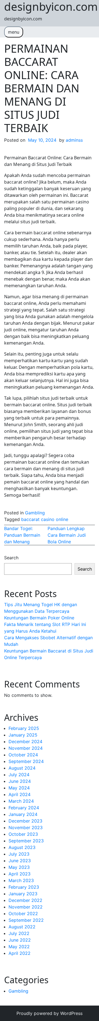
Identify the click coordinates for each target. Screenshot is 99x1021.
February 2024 (24, 807)
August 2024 (22, 768)
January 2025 (23, 735)
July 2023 (19, 854)
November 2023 (26, 827)
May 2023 (19, 867)
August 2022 (22, 926)
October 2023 (23, 834)
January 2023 (23, 893)
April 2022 (20, 953)
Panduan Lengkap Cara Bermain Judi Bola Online (67, 535)
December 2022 (25, 900)
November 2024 (26, 748)
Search (11, 557)
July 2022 (19, 933)
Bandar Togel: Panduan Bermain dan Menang (22, 535)
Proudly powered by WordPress (49, 1013)
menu (13, 32)
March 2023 (21, 880)
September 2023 (26, 840)
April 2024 (20, 794)
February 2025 (24, 728)
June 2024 (20, 781)
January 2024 (23, 814)
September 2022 (26, 920)
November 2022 (26, 907)
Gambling (35, 512)
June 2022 (20, 940)
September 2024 (26, 761)
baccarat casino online (44, 519)
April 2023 (20, 874)
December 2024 (25, 741)
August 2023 (22, 847)
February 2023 (24, 887)
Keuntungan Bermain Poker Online (39, 617)
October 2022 (23, 913)
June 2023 (20, 860)
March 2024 (21, 801)
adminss (74, 140)
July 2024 (19, 774)
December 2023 (25, 821)
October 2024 (23, 754)
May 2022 (19, 946)
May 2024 (19, 788)
